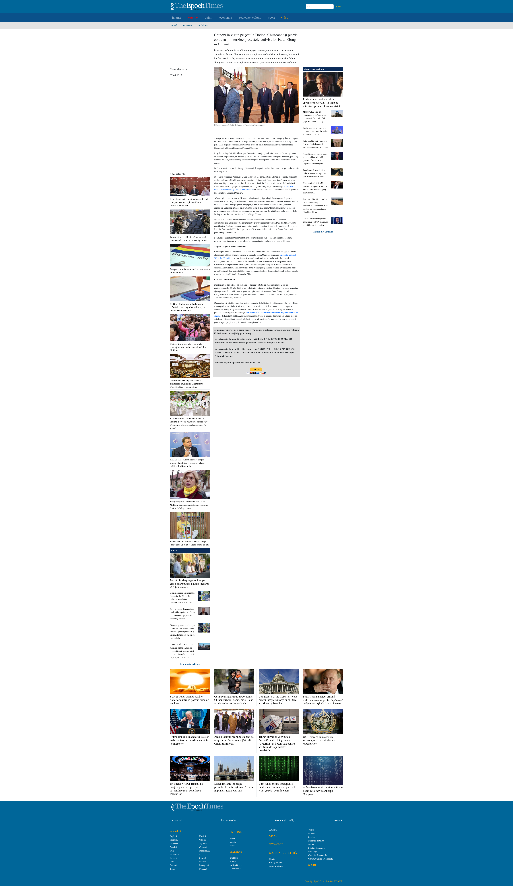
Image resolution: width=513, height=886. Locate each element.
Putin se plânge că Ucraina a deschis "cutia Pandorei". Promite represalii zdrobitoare (315, 144)
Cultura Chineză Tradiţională (320, 858)
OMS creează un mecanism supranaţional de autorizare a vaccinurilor (319, 740)
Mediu (311, 844)
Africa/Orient (236, 865)
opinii (208, 17)
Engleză (173, 836)
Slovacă (202, 857)
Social (233, 845)
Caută (338, 6)
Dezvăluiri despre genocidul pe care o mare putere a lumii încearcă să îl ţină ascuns (189, 583)
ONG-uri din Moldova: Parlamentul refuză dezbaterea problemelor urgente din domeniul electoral (188, 307)
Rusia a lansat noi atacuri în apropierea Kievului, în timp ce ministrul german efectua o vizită (321, 102)
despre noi (176, 820)
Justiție (233, 841)
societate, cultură (250, 17)
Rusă (172, 850)
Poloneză (203, 868)
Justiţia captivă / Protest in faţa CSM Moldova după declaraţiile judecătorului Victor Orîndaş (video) (189, 505)
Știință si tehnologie (316, 847)
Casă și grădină (275, 862)
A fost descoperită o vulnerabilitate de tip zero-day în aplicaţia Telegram (323, 790)
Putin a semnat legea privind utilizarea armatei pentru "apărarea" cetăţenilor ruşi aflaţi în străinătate (323, 700)
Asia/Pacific (235, 868)
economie (225, 17)
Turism (311, 829)
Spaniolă (173, 847)
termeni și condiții (285, 820)
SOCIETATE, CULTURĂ (283, 853)
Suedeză (173, 865)
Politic (233, 838)
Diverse (311, 833)
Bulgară (173, 857)
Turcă (172, 868)
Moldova (203, 25)
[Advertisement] (190, 130)
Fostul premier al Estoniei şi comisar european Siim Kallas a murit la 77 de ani (315, 131)
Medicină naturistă (316, 840)
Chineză (202, 839)
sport (271, 17)
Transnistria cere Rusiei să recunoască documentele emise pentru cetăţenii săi (188, 238)
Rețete (272, 859)
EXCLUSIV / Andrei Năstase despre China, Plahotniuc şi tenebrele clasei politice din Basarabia (187, 463)
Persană (202, 861)
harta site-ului (228, 820)
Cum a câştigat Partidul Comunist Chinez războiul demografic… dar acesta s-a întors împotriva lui (233, 700)
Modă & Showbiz (276, 866)
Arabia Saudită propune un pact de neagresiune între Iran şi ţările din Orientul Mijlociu (234, 740)
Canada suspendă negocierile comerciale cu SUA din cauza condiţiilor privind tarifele (315, 221)
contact (338, 820)
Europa (233, 861)
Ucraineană (175, 854)
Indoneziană (204, 850)
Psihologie (312, 851)
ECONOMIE (276, 844)
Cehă (172, 861)
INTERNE (236, 832)
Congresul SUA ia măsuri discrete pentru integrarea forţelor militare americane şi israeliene (278, 700)
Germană (174, 843)
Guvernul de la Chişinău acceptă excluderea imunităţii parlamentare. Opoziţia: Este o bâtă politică (186, 383)
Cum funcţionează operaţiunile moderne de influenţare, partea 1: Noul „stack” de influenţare (277, 787)
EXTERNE (236, 851)
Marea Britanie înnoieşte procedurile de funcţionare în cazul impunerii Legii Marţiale (234, 787)
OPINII (273, 835)
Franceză (174, 839)
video (284, 17)
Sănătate (311, 836)
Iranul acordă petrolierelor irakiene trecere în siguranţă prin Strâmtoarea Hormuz (314, 173)
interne (176, 17)
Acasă (176, 25)
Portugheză (204, 865)
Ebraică (202, 836)
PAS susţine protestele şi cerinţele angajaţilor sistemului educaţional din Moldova (188, 347)
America (273, 829)
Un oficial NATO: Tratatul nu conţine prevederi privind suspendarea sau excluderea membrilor (186, 789)
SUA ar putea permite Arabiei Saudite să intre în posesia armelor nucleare (189, 700)
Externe (189, 25)
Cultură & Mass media (317, 855)
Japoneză (203, 843)
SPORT (312, 865)
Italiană (202, 854)
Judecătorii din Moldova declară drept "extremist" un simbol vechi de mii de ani (189, 543)
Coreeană (203, 847)
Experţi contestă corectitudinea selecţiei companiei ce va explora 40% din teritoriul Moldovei (189, 202)
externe (193, 17)
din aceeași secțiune (314, 68)
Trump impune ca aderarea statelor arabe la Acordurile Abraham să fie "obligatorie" (189, 740)
